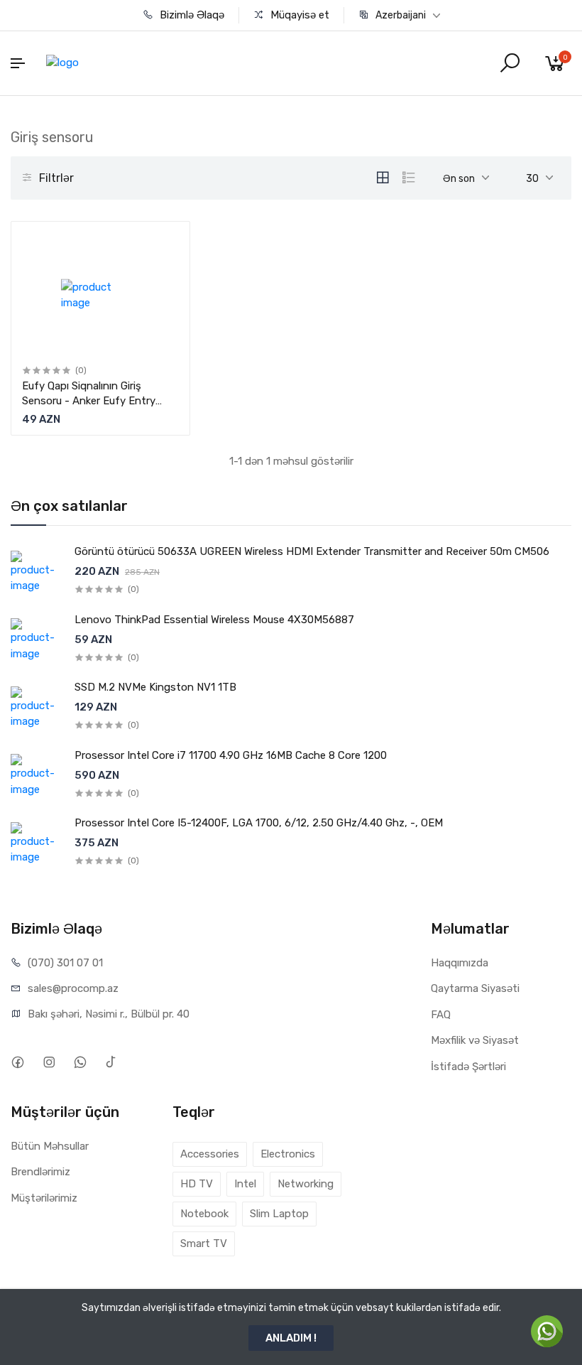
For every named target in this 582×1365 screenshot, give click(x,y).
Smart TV (203, 1243)
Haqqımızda (459, 962)
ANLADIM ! (291, 1338)
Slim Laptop (279, 1213)
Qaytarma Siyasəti (475, 988)
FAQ (441, 1014)
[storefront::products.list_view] (408, 177)
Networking (306, 1183)
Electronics (287, 1154)
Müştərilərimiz (44, 1198)
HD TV (196, 1183)
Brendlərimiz (40, 1171)
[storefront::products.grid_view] (382, 177)
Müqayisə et (298, 15)
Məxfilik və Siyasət (475, 1040)
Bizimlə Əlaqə (190, 15)
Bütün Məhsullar (50, 1146)
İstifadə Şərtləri (468, 1066)
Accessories (209, 1154)
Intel (245, 1183)
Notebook (204, 1213)
